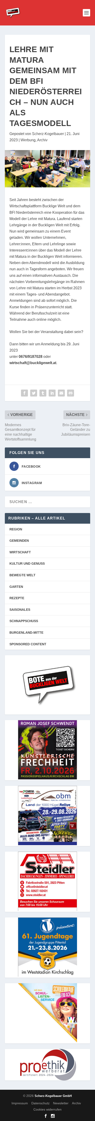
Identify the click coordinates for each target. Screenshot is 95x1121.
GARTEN (16, 587)
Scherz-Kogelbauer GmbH (53, 1096)
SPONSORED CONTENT (27, 644)
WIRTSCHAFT (20, 552)
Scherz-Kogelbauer (48, 134)
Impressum (20, 1103)
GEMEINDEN (19, 540)
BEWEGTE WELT (22, 575)
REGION (15, 529)
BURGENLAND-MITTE (26, 632)
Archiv (42, 140)
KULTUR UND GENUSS (27, 563)
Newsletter (60, 1103)
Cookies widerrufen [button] (47, 1109)
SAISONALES (19, 609)
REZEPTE (16, 598)
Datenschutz (40, 1103)
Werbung (28, 140)
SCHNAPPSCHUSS (23, 621)
